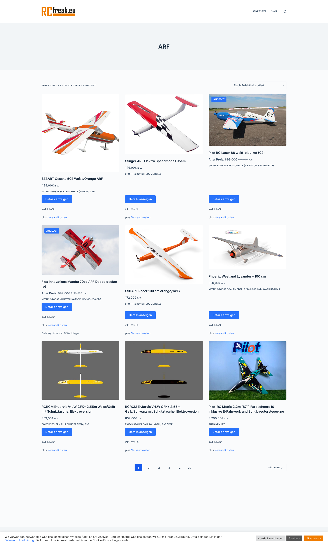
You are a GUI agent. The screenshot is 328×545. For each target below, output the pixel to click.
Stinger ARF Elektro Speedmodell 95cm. (156, 161)
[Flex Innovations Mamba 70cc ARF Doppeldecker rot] (80, 250)
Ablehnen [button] (294, 538)
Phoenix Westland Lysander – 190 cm (237, 276)
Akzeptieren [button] (314, 538)
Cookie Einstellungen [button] (270, 538)
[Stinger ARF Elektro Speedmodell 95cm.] (164, 124)
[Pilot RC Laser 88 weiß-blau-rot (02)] (247, 120)
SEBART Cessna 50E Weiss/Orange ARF (72, 179)
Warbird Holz (272, 289)
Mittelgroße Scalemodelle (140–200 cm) (68, 191)
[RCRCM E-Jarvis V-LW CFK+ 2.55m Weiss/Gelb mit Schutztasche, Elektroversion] (80, 370)
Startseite (259, 11)
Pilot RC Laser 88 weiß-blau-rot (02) (237, 153)
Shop (274, 11)
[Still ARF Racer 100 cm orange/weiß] (164, 254)
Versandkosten (57, 217)
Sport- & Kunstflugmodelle (143, 173)
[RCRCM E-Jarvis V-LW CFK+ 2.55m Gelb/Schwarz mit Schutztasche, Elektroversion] (164, 370)
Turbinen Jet (217, 424)
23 (189, 467)
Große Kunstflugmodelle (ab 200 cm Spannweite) (241, 165)
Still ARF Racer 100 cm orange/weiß (152, 291)
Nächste (274, 467)
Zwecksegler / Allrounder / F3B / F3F (65, 424)
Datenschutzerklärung (19, 540)
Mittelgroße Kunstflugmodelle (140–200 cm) (71, 299)
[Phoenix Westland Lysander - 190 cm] (247, 247)
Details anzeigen (56, 199)
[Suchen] (285, 11)
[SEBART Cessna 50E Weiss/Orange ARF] (80, 133)
